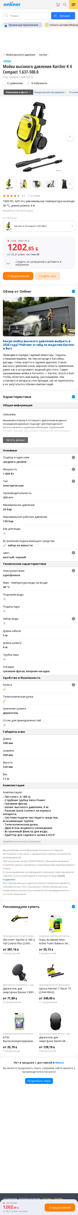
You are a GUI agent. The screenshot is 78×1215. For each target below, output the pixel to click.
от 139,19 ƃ (47, 1047)
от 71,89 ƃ (10, 998)
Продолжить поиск (39, 1081)
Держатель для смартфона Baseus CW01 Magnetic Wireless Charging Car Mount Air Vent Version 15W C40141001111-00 (19, 990)
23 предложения (12, 1002)
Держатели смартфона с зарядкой (19, 985)
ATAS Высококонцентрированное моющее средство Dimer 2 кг (19, 1039)
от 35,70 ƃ (10, 1047)
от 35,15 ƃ (46, 949)
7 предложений (47, 953)
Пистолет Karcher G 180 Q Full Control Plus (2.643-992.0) (19, 941)
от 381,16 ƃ (11, 949)
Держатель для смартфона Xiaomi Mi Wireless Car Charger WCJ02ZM (52, 1039)
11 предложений (48, 1002)
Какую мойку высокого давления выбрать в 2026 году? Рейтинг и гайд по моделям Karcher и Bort (38, 344)
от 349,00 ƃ (47, 998)
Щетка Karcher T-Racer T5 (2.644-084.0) (55, 990)
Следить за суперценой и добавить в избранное (38, 263)
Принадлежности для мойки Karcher (19, 936)
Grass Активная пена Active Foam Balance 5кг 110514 (53, 941)
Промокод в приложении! (23, 25)
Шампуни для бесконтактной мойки (55, 936)
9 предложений (11, 953)
